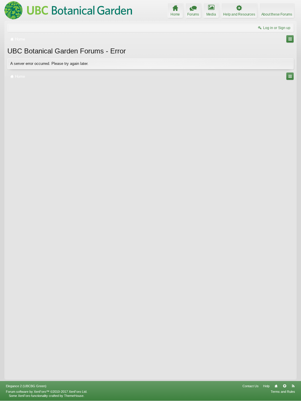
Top (284, 386)
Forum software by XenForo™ (46, 391)
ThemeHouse (73, 395)
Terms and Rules (283, 391)
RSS (293, 386)
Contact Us (251, 386)
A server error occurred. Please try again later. (49, 63)
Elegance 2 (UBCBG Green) (26, 386)
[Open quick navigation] (290, 39)
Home (276, 386)
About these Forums (276, 14)
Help (266, 386)
